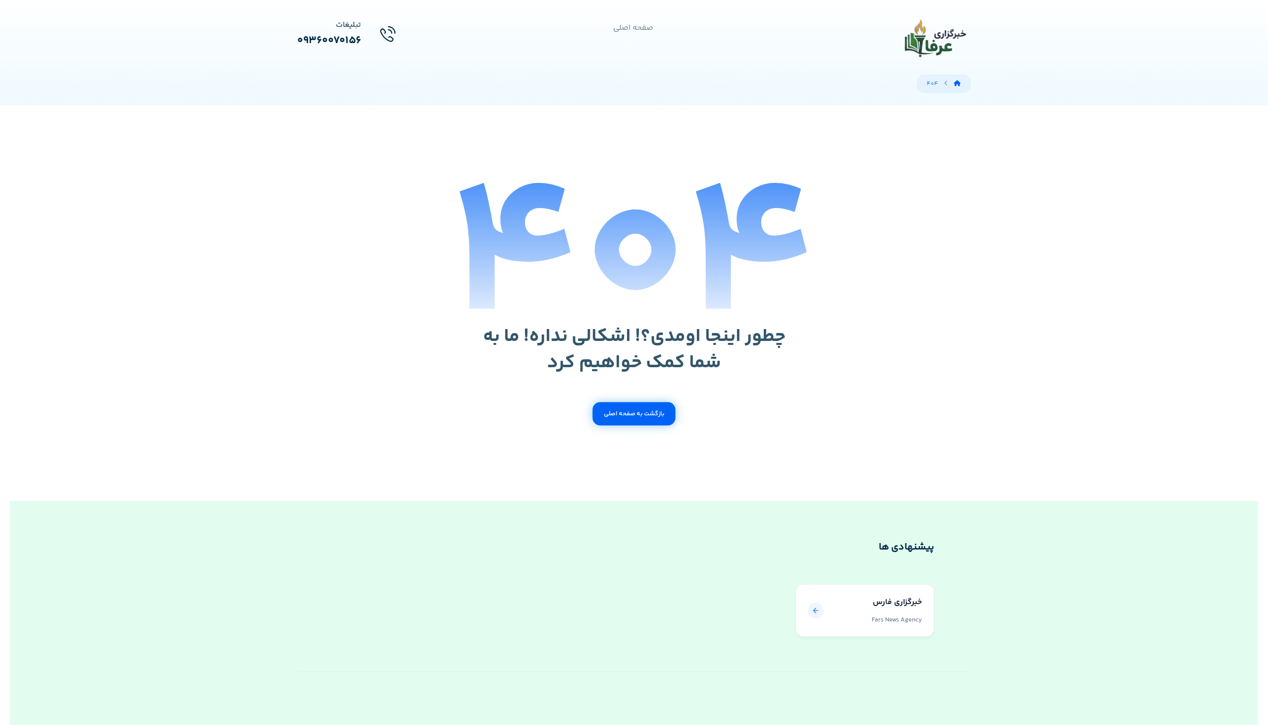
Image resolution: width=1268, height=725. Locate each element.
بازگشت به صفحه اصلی (634, 414)
